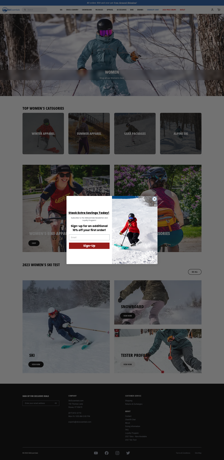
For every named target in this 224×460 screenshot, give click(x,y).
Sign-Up (89, 246)
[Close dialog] (154, 199)
